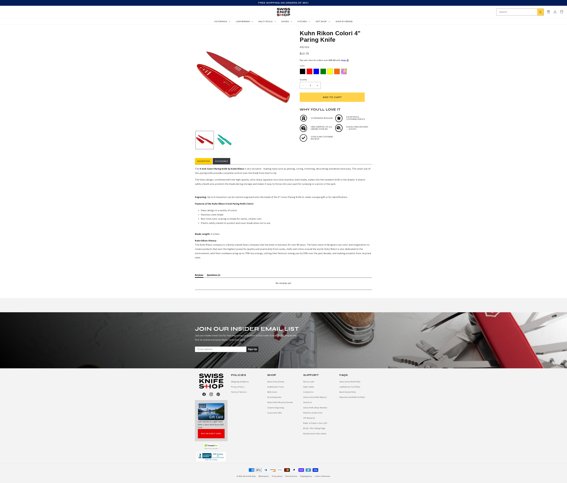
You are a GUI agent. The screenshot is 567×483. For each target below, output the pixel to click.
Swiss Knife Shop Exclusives (280, 402)
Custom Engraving (275, 407)
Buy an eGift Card (211, 434)
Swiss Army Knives (275, 381)
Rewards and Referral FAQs (352, 397)
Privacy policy (277, 476)
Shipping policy (306, 476)
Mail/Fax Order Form (312, 412)
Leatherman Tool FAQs (349, 386)
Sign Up (252, 349)
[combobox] (520, 12)
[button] (561, 12)
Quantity (303, 79)
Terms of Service (239, 392)
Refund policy (264, 476)
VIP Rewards (309, 418)
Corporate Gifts (274, 412)
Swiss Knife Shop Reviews (315, 407)
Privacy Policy (237, 386)
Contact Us (308, 392)
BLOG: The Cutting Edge (314, 428)
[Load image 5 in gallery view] (224, 140)
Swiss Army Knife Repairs (315, 397)
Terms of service (291, 476)
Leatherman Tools (275, 386)
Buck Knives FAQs (347, 392)
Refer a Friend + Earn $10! (315, 423)
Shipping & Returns (240, 381)
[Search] (540, 12)
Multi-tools (272, 392)
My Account (308, 381)
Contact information (322, 476)
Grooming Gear (274, 397)
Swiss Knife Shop (249, 476)
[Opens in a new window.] (211, 446)
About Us (307, 402)
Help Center (308, 386)
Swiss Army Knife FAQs (349, 381)
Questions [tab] (213, 275)
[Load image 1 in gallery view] (205, 140)
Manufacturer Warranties (314, 433)
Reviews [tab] (199, 275)
